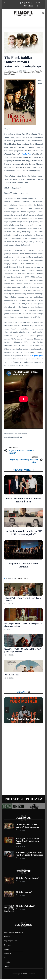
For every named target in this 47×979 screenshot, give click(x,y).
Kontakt (38, 3)
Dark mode (28, 6)
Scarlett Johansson (9, 74)
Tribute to (7, 954)
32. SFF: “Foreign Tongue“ (27, 878)
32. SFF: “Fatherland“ (25, 906)
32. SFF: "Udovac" (24, 892)
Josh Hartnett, (27, 72)
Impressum (15, 3)
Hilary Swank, (36, 72)
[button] (43, 13)
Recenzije (24, 871)
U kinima (7, 962)
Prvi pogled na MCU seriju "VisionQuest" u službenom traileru (27, 840)
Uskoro (22, 691)
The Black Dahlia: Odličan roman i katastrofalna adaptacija (22, 62)
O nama (6, 3)
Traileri (6, 949)
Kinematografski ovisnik (13, 932)
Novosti (7, 937)
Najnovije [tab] (11, 579)
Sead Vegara (10, 71)
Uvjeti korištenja (27, 3)
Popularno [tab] (23, 579)
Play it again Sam (10, 941)
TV (5, 958)
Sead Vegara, (35, 71)
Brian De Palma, (18, 72)
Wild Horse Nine (11, 675)
